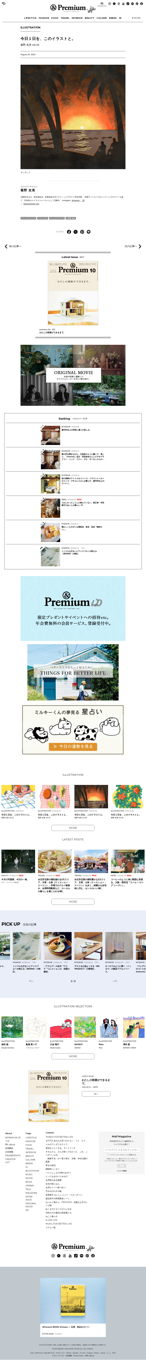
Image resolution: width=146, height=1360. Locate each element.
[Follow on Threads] (118, 3)
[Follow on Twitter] (114, 3)
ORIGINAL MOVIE (31, 1205)
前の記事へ (15, 246)
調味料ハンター (53, 1169)
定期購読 (9, 1148)
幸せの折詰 (51, 1165)
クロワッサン (60, 1353)
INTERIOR (77, 18)
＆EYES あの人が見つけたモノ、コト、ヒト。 (67, 1140)
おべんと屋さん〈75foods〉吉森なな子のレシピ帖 (67, 1204)
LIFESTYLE (30, 18)
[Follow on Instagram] (109, 3)
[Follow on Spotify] (132, 3)
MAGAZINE (31, 1193)
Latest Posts (73, 839)
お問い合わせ (89, 1356)
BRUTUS (39, 1353)
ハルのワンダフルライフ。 (58, 1144)
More (73, 827)
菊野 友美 (29, 188)
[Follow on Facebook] (141, 3)
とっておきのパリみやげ (57, 1176)
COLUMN (102, 18)
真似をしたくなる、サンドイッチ (61, 1148)
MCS (114, 1353)
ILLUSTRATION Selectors (73, 1006)
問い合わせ (10, 1144)
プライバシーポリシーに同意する (123, 1155)
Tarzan (96, 1353)
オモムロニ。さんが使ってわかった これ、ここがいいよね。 (67, 1153)
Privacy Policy (78, 1356)
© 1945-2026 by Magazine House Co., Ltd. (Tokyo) (72, 1349)
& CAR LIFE (51, 1220)
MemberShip (13, 1155)
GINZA (68, 1353)
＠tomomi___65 (78, 200)
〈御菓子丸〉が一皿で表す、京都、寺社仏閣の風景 (67, 1160)
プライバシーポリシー (130, 1159)
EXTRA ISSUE (29, 1198)
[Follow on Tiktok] (128, 3)
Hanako (75, 1353)
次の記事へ (131, 246)
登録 (121, 1166)
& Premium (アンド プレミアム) (73, 8)
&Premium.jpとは (13, 1139)
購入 (96, 1094)
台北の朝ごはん (53, 1183)
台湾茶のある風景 (54, 1180)
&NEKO (113, 18)
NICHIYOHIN (32, 1171)
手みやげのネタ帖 (54, 1191)
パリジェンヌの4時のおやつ (58, 1172)
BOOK (29, 1182)
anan (32, 1353)
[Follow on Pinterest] (137, 3)
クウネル (83, 1353)
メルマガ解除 (121, 1171)
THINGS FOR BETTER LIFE (59, 1137)
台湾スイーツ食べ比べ (56, 1187)
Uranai (30, 1185)
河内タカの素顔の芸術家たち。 (60, 1212)
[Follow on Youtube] (123, 3)
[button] (31, 981)
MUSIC (29, 1174)
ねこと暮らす (52, 1216)
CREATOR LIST (102, 6)
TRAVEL (65, 18)
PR (27, 1210)
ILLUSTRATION (30, 27)
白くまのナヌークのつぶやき (59, 1209)
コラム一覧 (51, 1227)
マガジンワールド (58, 1356)
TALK (28, 1189)
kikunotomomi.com (31, 204)
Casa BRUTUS (49, 1353)
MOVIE (29, 1178)
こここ (108, 1353)
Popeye (90, 1353)
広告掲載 (9, 1152)
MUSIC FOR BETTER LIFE (59, 1224)
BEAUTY (89, 18)
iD (120, 18)
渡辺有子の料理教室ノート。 (59, 1198)
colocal (102, 1353)
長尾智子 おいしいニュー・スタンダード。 (65, 1195)
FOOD (54, 18)
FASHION (44, 18)
